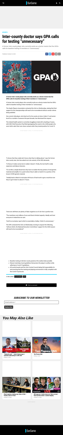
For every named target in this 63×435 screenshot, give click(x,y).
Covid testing (18, 276)
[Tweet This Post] (49, 54)
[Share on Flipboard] (53, 54)
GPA (24, 276)
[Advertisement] (31, 16)
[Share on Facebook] (46, 54)
